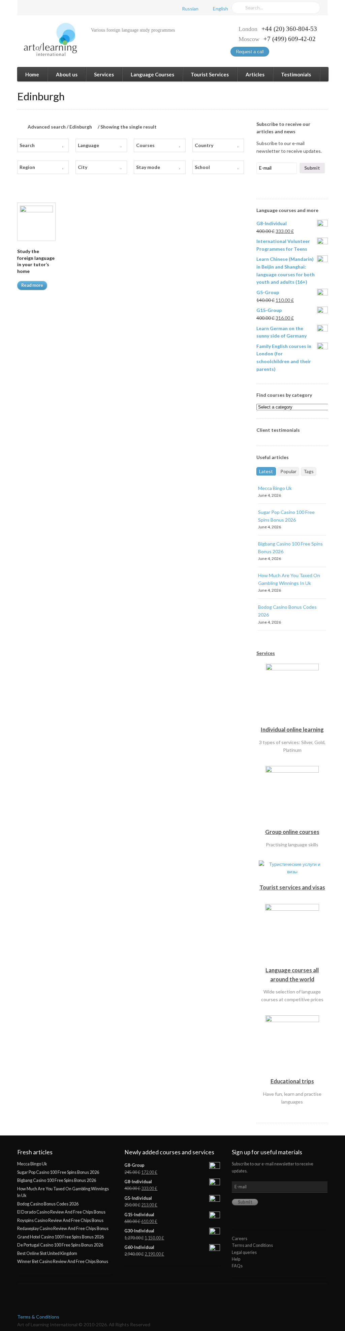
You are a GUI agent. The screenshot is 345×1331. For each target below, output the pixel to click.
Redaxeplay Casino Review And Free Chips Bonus (62, 1228)
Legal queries (244, 1252)
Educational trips (292, 1081)
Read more (32, 285)
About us (66, 74)
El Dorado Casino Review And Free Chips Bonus (61, 1212)
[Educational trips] (292, 1073)
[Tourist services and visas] (292, 879)
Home (32, 74)
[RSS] (65, 7)
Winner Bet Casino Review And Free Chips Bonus (62, 1261)
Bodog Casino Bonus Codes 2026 (48, 1203)
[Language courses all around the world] (292, 961)
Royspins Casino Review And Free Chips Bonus (60, 1220)
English (220, 8)
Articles (255, 74)
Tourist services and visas (292, 887)
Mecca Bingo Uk (275, 488)
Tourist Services (210, 74)
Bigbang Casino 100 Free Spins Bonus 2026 (56, 1180)
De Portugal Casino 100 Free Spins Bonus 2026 (60, 1245)
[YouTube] (53, 7)
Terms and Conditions (252, 1245)
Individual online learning (292, 729)
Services (104, 74)
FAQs (237, 1265)
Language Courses (152, 74)
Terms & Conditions (38, 1317)
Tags (309, 471)
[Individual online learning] (292, 721)
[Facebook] (29, 7)
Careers (239, 1238)
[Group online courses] (292, 823)
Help (236, 1259)
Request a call (250, 51)
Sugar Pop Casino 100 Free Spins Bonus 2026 (58, 1172)
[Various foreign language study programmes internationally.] (47, 39)
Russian (190, 8)
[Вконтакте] (41, 7)
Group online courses (292, 831)
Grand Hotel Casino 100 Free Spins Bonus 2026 (60, 1236)
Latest (266, 471)
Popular (288, 471)
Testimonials (296, 74)
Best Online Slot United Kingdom (47, 1253)
